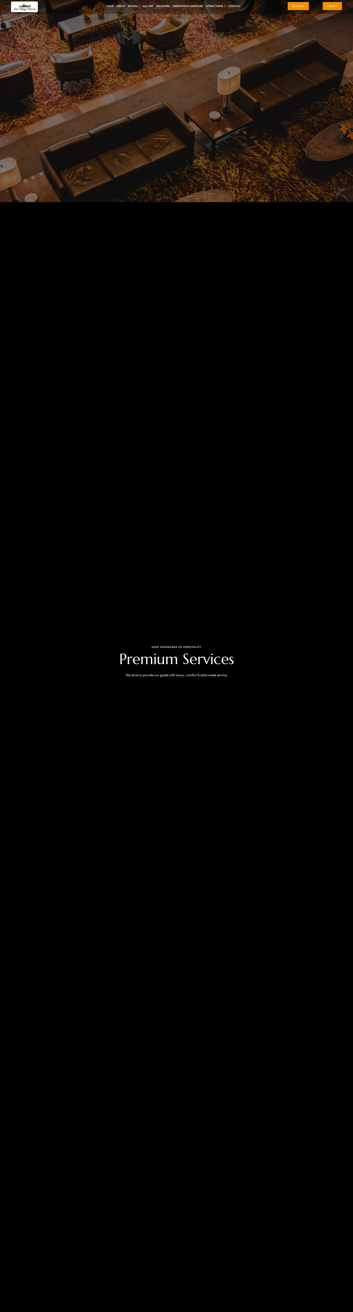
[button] (298, 6)
